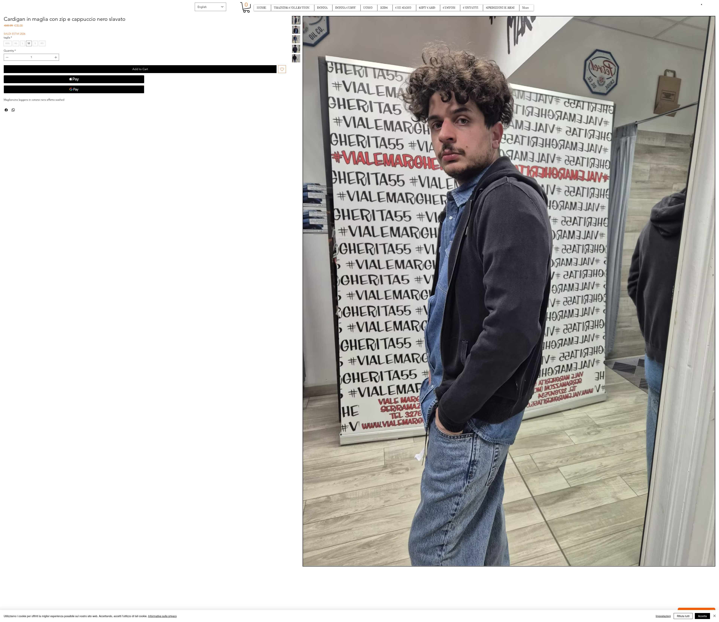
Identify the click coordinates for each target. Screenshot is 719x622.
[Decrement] (6, 57)
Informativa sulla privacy (162, 616)
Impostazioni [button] (663, 616)
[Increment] (56, 57)
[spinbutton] (31, 57)
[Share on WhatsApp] (13, 110)
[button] (701, 4)
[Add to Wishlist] (282, 69)
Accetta (702, 616)
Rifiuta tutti (683, 616)
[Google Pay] (74, 89)
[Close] (714, 616)
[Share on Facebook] (6, 110)
